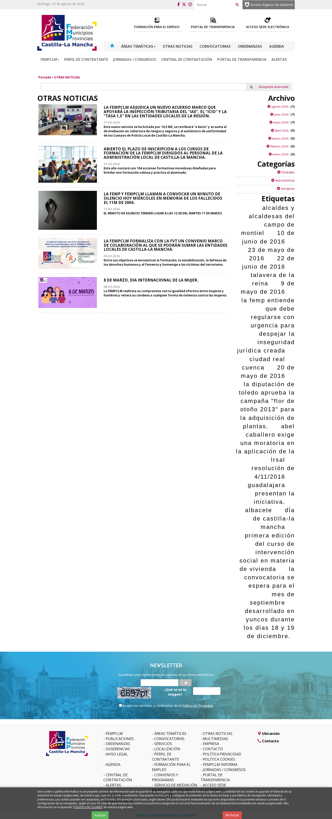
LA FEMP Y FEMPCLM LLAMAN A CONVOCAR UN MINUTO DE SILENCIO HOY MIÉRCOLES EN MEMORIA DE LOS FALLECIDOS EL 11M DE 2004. (163, 198)
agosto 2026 (279, 106)
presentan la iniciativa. (274, 497)
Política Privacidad (222, 754)
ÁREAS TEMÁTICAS (137, 46)
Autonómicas (284, 180)
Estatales (288, 172)
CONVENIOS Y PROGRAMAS (165, 777)
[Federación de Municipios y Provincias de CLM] (67, 32)
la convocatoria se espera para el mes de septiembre (269, 586)
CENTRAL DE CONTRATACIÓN (186, 59)
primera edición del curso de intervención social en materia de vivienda (267, 552)
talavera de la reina (273, 279)
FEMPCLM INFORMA (220, 764)
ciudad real (267, 359)
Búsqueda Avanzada (273, 87)
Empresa (211, 743)
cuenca (253, 367)
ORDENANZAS (250, 46)
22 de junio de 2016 (268, 262)
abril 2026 (281, 130)
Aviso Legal (117, 754)
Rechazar (232, 815)
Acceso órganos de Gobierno (271, 4)
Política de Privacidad (197, 705)
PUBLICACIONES (120, 738)
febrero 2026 (279, 146)
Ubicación (270, 733)
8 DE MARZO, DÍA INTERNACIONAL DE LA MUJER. (151, 280)
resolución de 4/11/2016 (273, 472)
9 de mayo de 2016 (268, 287)
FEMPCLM (49, 59)
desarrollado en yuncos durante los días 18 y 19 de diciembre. (269, 623)
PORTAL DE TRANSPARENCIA (242, 59)
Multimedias (215, 738)
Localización (167, 748)
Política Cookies (219, 759)
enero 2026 (280, 154)
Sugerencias (118, 748)
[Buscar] (237, 4)
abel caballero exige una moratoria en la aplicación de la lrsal (265, 443)
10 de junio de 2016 (268, 237)
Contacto (213, 748)
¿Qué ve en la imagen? (175, 691)
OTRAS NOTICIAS (177, 46)
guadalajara (266, 485)
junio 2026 (281, 114)
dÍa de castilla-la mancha (274, 518)
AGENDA (276, 46)
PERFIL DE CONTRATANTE (86, 59)
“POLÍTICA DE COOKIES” (88, 807)
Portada (44, 77)
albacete (258, 510)
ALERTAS (279, 59)
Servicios (163, 743)
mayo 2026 (280, 122)
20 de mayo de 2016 (268, 371)
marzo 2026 (280, 138)
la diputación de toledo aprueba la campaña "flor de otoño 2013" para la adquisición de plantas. (267, 405)
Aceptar (100, 815)
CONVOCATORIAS (215, 46)
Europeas (287, 188)
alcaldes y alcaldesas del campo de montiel (268, 220)
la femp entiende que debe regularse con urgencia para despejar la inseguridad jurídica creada (266, 325)
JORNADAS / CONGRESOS (134, 59)
